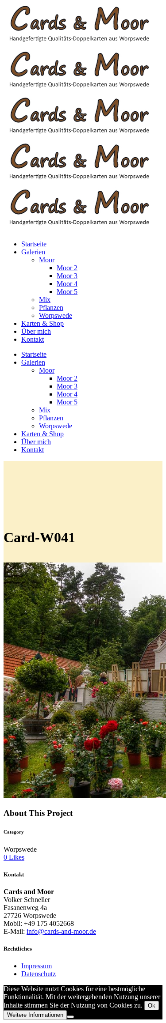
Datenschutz (38, 974)
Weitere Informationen (35, 1015)
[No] (70, 1016)
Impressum (36, 966)
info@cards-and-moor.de (61, 931)
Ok (151, 1005)
